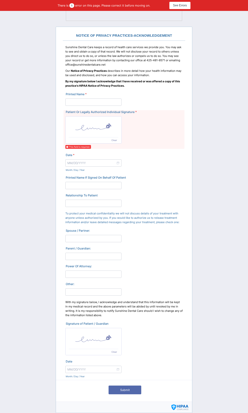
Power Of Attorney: (79, 266)
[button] (117, 163)
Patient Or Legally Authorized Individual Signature (101, 112)
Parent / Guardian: (78, 248)
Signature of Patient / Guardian (87, 323)
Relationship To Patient (82, 195)
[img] (93, 126)
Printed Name (76, 94)
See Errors (180, 5)
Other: (70, 284)
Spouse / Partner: (78, 230)
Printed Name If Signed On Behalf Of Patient (96, 177)
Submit (125, 390)
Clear (114, 140)
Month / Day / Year (75, 170)
